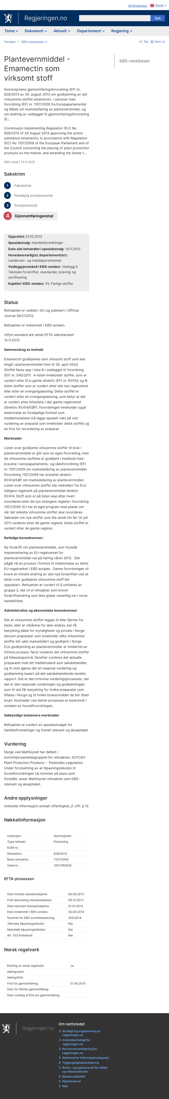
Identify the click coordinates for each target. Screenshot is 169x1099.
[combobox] (114, 18)
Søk (157, 18)
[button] (34, 42)
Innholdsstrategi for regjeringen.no (76, 1042)
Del (145, 41)
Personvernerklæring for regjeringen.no (79, 1051)
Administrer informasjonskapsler (85, 1057)
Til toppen (49, 1007)
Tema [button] (10, 31)
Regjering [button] (120, 31)
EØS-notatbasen (135, 61)
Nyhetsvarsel (71, 1081)
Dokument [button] (34, 31)
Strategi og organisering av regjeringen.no (81, 1033)
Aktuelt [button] (61, 31)
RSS (65, 1086)
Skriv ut (160, 41)
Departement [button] (89, 31)
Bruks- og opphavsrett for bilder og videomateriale (85, 1069)
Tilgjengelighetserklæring (80, 1062)
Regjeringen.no (45, 18)
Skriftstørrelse (137, 5)
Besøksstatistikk (74, 1076)
